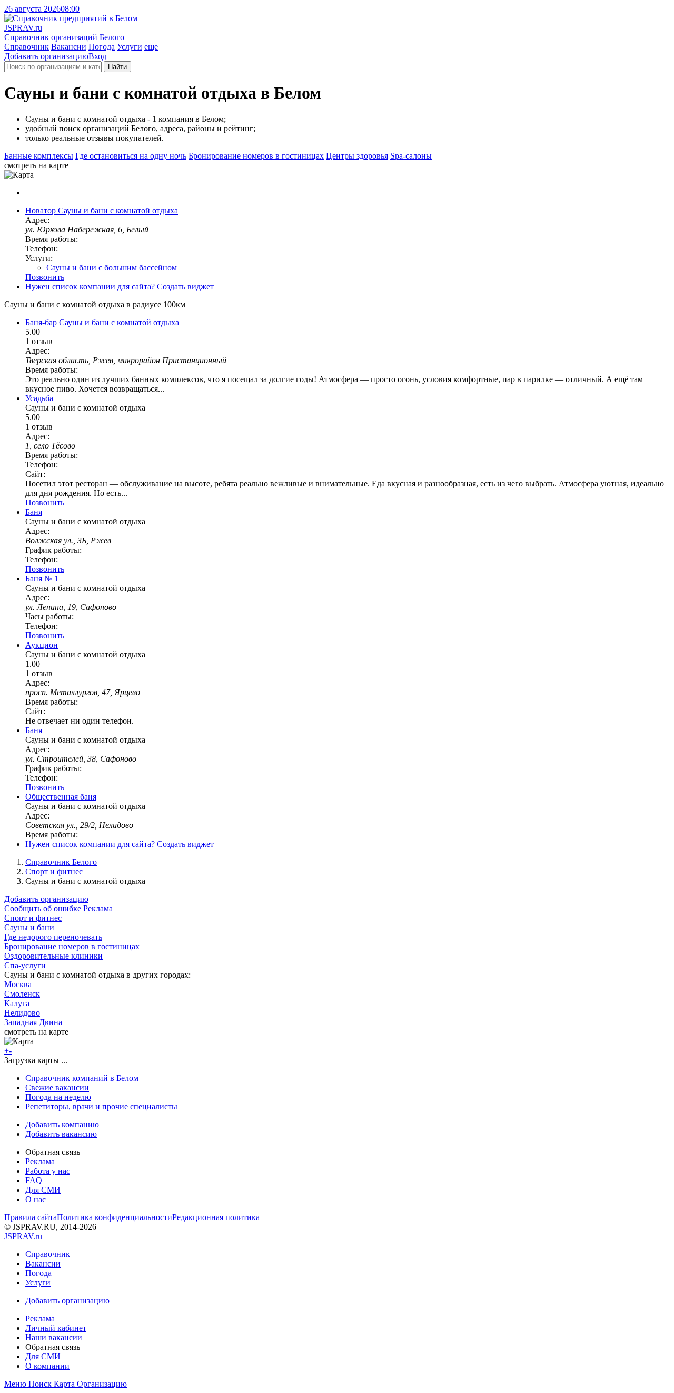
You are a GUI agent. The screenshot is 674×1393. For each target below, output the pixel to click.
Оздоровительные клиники (53, 955)
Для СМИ (43, 1189)
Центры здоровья (357, 155)
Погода (101, 46)
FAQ (33, 1180)
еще (151, 46)
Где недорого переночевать (53, 936)
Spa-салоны (411, 155)
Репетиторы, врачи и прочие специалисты (101, 1106)
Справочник (26, 46)
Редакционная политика (216, 1217)
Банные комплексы (38, 155)
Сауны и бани (29, 927)
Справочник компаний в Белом (81, 1078)
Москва (18, 984)
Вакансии (68, 46)
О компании (47, 1365)
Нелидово (22, 1012)
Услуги (129, 46)
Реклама (98, 908)
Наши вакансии (53, 1337)
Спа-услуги (25, 965)
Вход (97, 56)
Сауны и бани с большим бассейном (111, 267)
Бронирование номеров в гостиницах (256, 155)
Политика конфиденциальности (114, 1217)
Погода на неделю (58, 1097)
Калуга (16, 1003)
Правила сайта (30, 1217)
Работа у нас (47, 1170)
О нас (35, 1199)
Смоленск (22, 993)
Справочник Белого (61, 862)
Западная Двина (33, 1022)
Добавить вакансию (61, 1133)
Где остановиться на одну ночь (130, 155)
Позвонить (44, 276)
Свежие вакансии (57, 1087)
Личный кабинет (55, 1327)
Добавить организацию (46, 56)
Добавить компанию (62, 1124)
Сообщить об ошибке (42, 908)
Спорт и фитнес (54, 871)
